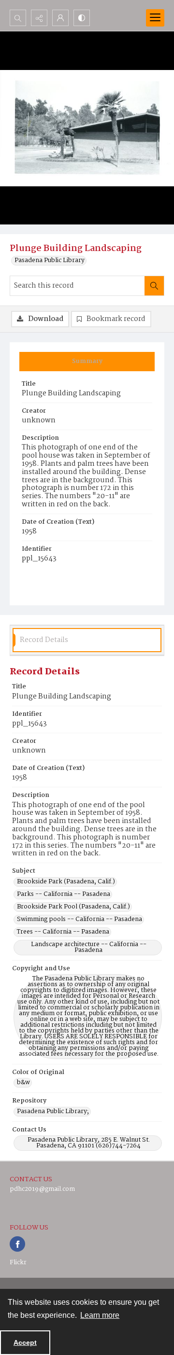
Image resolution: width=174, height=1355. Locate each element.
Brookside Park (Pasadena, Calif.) (66, 882)
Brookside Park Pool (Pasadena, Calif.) (73, 907)
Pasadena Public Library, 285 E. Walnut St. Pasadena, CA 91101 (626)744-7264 (89, 1143)
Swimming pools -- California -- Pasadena (79, 919)
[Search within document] (154, 285)
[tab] (87, 361)
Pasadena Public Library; (53, 1112)
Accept (25, 1342)
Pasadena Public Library (49, 260)
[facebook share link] (17, 1244)
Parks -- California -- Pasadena (63, 894)
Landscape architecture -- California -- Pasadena (88, 947)
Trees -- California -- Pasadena (63, 932)
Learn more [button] (99, 1315)
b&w (23, 1083)
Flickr (18, 1262)
